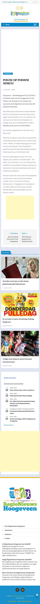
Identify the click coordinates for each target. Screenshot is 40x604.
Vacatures (8, 534)
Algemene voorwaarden (25, 601)
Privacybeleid (12, 601)
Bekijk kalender (8, 425)
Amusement (8, 73)
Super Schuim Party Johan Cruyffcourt (22, 390)
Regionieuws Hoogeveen (18, 596)
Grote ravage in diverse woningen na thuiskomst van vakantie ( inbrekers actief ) (17, 2)
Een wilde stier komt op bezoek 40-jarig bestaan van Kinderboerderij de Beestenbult (22, 403)
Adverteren (8, 530)
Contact (7, 538)
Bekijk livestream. (10, 378)
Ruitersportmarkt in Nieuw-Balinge (21, 396)
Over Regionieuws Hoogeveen (15, 526)
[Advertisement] (20, 207)
